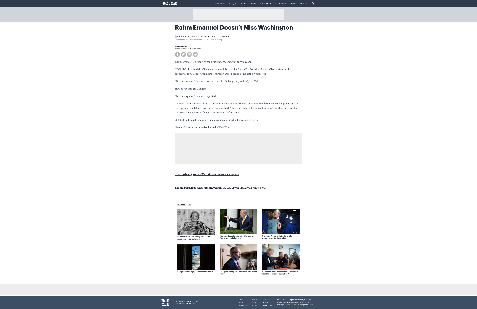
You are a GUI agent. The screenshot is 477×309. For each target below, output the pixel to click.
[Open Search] (313, 3)
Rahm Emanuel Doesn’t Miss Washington (234, 28)
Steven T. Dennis (183, 46)
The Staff (254, 305)
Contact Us (254, 299)
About (240, 299)
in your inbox (239, 188)
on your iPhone (257, 188)
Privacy (253, 302)
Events (240, 302)
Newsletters (242, 305)
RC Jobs (265, 302)
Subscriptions (267, 305)
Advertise (266, 299)
